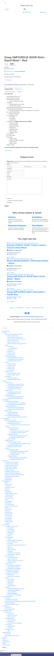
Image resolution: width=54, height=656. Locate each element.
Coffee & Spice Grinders (11, 493)
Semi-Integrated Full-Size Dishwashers (17, 417)
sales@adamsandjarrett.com (36, 316)
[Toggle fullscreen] (1, 650)
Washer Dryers (9, 390)
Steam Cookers (9, 521)
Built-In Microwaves (13, 378)
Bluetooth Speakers (13, 593)
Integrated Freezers (13, 434)
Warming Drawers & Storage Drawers (17, 343)
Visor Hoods (11, 370)
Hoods (7, 362)
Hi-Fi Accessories (9, 556)
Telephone (9, 168)
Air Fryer (7, 488)
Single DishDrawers (13, 413)
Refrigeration (6, 418)
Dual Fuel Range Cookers (14, 373)
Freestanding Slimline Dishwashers (16, 404)
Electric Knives (9, 496)
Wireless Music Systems (14, 554)
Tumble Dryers (9, 382)
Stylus (9, 535)
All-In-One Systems (12, 542)
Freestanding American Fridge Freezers (20, 443)
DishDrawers (8, 410)
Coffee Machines (9, 495)
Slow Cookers (8, 517)
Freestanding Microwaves (14, 379)
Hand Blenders (9, 501)
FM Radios (10, 584)
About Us (12, 307)
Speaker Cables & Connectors (15, 560)
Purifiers (10, 627)
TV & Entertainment (7, 596)
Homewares (6, 606)
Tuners (9, 538)
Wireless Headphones (13, 571)
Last (45, 166)
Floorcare (5, 460)
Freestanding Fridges (13, 449)
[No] (21, 655)
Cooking (5, 332)
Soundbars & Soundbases (14, 568)
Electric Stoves (11, 616)
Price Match (37, 225)
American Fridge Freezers (14, 442)
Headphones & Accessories (12, 570)
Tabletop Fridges (15, 454)
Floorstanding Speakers (14, 590)
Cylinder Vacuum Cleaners (11, 463)
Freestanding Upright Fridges (18, 453)
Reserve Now (8, 150)
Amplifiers (10, 543)
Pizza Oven (8, 485)
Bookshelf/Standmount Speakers (16, 588)
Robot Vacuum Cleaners (11, 468)
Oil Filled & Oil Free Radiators (15, 623)
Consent (9, 198)
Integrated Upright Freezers (17, 437)
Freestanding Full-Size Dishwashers (16, 403)
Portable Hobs (9, 513)
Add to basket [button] (10, 257)
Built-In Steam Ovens (13, 340)
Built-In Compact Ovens (14, 342)
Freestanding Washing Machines (16, 396)
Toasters (7, 523)
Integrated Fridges (12, 456)
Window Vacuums (9, 470)
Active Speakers (12, 592)
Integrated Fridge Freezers (14, 446)
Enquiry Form (18, 89)
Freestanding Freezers (13, 428)
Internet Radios (11, 585)
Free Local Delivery (20, 71)
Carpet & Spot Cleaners (11, 467)
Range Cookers (9, 371)
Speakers (7, 587)
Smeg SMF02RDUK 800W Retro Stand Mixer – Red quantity (19, 84)
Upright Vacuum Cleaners (11, 465)
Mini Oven (7, 510)
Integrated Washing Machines (15, 398)
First (25, 166)
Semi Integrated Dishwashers (12, 415)
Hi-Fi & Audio (6, 524)
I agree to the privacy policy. (15, 200)
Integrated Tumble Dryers (14, 389)
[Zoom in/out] (0, 650)
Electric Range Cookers (14, 374)
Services (28, 307)
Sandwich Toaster (9, 487)
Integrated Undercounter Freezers (19, 435)
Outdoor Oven (8, 484)
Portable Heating (9, 618)
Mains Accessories (12, 559)
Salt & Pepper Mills (10, 609)
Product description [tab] (10, 91)
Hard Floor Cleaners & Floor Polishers (14, 474)
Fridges (7, 448)
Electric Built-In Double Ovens (15, 337)
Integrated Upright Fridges (17, 459)
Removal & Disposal (17, 225)
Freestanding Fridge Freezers (15, 445)
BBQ (6, 482)
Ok (12, 655)
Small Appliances (7, 481)
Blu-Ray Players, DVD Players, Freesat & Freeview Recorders (20, 601)
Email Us (43, 12)
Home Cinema (8, 563)
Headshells (10, 532)
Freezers (7, 426)
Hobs (6, 345)
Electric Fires (8, 612)
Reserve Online (9, 89)
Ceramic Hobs (11, 349)
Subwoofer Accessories (14, 576)
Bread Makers (8, 492)
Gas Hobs (10, 351)
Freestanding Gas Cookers (14, 360)
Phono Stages (11, 531)
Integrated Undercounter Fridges (19, 457)
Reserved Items (11, 12)
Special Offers (6, 331)
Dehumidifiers (11, 626)
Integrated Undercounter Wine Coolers (20, 424)
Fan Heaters (11, 621)
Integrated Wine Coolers (14, 423)
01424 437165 (27, 12)
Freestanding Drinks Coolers (15, 421)
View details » (8, 80)
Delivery (12, 217)
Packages (10, 551)
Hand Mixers (8, 502)
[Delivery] (9, 71)
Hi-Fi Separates (9, 537)
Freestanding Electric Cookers (15, 357)
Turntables (10, 534)
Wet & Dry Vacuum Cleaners (12, 476)
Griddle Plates (14, 348)
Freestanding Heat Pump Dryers (16, 385)
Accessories (11, 346)
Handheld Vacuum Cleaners (12, 471)
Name (8, 164)
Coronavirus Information (38, 307)
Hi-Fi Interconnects (12, 557)
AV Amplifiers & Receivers (14, 565)
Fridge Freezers (9, 440)
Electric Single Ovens (13, 335)
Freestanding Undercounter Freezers (20, 431)
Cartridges (10, 529)
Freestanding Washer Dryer (14, 392)
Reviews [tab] (20, 91)
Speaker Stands (12, 562)
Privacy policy (17, 655)
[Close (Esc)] (4, 650)
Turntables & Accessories (11, 526)
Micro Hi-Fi (10, 548)
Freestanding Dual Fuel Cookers (16, 359)
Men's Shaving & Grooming (12, 635)
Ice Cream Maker (9, 504)
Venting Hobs (11, 354)
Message (9, 176)
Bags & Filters (8, 479)
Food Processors (9, 498)
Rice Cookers (8, 515)
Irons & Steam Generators (11, 506)
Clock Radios (11, 579)
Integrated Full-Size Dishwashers (16, 407)
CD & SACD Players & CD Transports (17, 545)
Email (8, 172)
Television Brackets (10, 602)
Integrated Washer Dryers (14, 393)
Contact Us (5, 640)
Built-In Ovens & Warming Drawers (13, 334)
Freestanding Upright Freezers (18, 432)
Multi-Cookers (8, 512)
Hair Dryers (8, 634)
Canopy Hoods (11, 365)
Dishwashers (6, 399)
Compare (5, 637)
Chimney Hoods (12, 364)
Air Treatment (8, 624)
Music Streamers (12, 549)
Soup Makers (8, 518)
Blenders (7, 490)
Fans (9, 631)
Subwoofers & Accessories (12, 573)
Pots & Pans (8, 607)
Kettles (7, 507)
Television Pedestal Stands (12, 604)
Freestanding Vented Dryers (15, 387)
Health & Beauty (7, 632)
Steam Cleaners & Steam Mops (13, 473)
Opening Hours (20, 307)
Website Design (25, 324)
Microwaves (8, 376)
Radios (7, 577)
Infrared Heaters (12, 620)
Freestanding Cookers (10, 356)
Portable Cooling (9, 629)
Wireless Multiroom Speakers (15, 540)
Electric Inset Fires (12, 615)
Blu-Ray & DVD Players (13, 567)
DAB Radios (11, 582)
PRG (32, 324)
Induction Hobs (11, 353)
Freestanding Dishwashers (11, 401)
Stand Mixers (8, 520)
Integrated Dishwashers (11, 406)
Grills (6, 499)
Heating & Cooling (7, 610)
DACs (9, 546)
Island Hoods (11, 367)
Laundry (5, 381)
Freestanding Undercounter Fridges (19, 451)
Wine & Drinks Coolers (10, 420)
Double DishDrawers (13, 412)
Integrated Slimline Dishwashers (16, 409)
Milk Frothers (8, 509)
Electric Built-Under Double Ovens (16, 339)
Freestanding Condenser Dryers (16, 384)
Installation (37, 217)
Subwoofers (11, 574)
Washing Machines (9, 395)
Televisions (8, 598)
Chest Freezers (14, 429)
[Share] (3, 650)
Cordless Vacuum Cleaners (12, 462)
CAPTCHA (9, 202)
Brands (4, 638)
